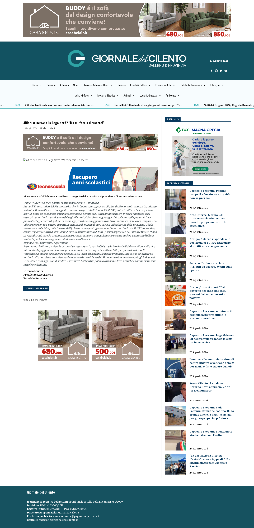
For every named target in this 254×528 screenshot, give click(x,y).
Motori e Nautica (106, 95)
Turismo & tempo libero (96, 85)
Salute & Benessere (191, 85)
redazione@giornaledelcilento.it (58, 519)
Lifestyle (215, 85)
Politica (121, 85)
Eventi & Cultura (138, 85)
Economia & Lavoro (165, 85)
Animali (127, 95)
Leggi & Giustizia (148, 95)
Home (35, 85)
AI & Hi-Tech (82, 95)
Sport (76, 85)
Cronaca (51, 85)
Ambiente (171, 95)
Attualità (64, 85)
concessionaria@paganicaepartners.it (76, 516)
